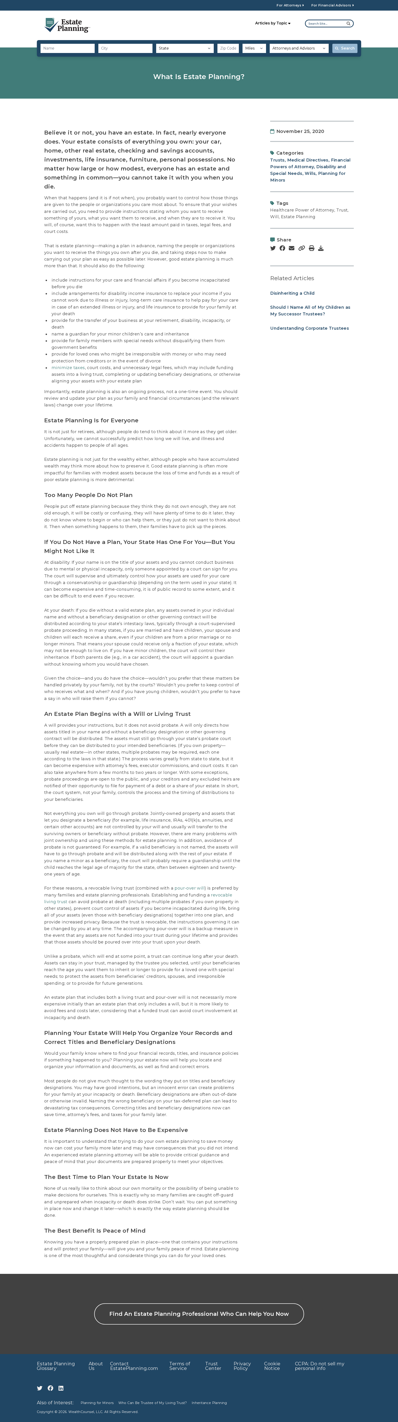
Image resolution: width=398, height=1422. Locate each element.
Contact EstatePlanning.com (134, 1366)
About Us (96, 1366)
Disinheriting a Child (292, 293)
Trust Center (213, 1366)
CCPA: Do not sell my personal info (319, 1366)
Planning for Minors (97, 1403)
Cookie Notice (272, 1366)
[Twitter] (40, 1388)
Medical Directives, (308, 160)
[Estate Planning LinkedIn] (61, 1388)
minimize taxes (68, 367)
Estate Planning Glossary (56, 1366)
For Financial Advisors (331, 5)
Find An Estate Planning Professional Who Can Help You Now (199, 1313)
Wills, (311, 173)
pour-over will (190, 888)
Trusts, (278, 160)
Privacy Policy (242, 1366)
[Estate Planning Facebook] (51, 1388)
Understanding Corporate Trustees (309, 328)
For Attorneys (289, 5)
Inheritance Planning (209, 1403)
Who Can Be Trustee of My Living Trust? (152, 1403)
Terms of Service (179, 1366)
